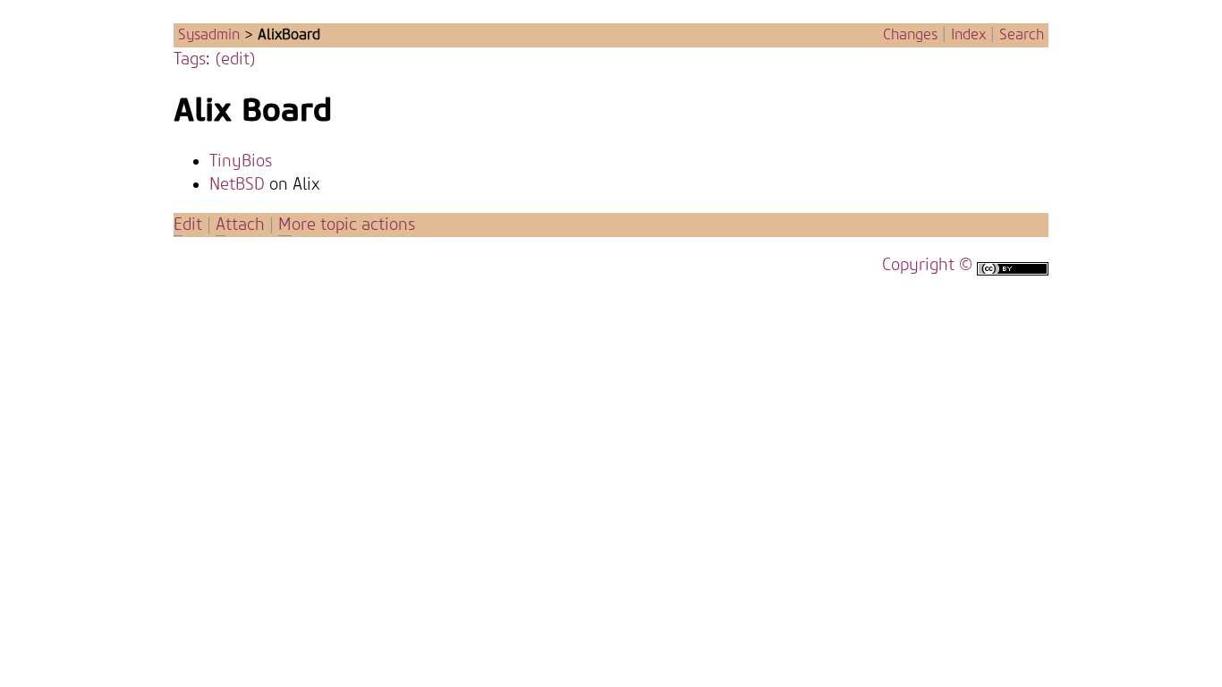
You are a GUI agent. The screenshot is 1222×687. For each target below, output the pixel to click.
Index (968, 35)
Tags (190, 59)
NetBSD (237, 184)
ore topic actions (346, 225)
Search (1021, 35)
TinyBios (240, 161)
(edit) (235, 59)
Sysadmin (209, 35)
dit (190, 225)
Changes (910, 35)
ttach (240, 225)
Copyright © (927, 265)
